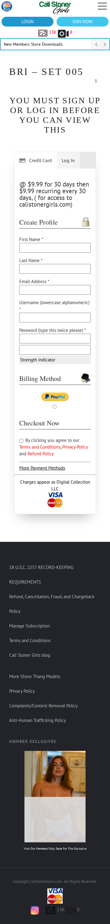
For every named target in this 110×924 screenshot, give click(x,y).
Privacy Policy (75, 447)
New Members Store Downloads (33, 44)
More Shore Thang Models (34, 676)
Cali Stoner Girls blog (29, 655)
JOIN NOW (82, 21)
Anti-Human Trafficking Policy (37, 720)
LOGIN (27, 21)
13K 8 (60, 32)
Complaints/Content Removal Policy (43, 706)
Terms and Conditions (40, 447)
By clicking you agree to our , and (53, 447)
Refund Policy (41, 454)
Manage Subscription (29, 626)
